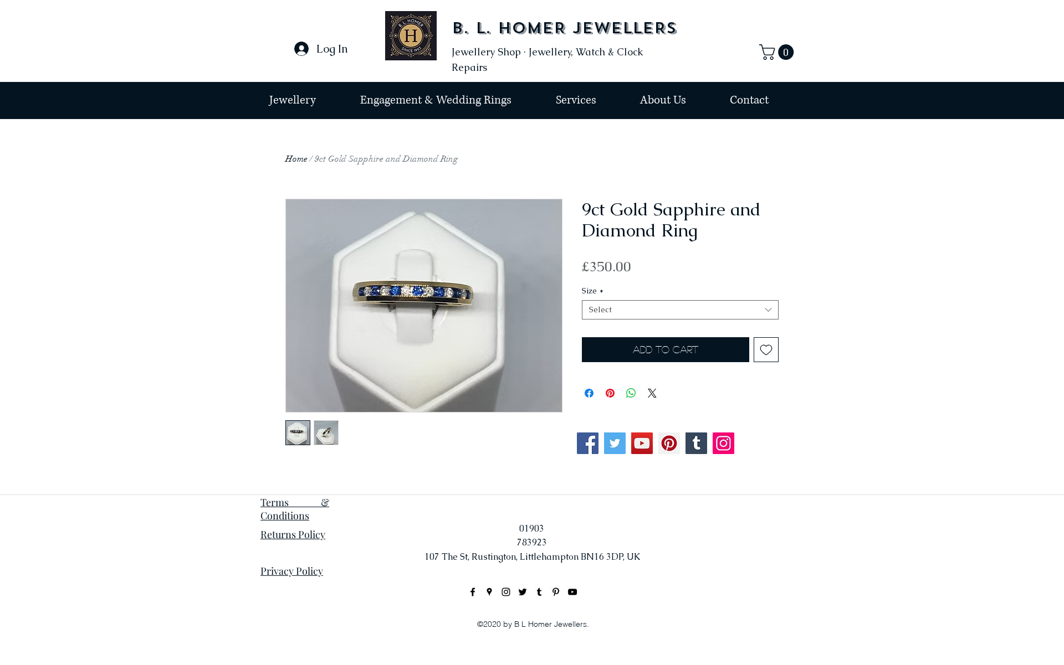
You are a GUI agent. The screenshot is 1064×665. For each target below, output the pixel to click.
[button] (778, 52)
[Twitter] (615, 443)
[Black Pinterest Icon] (555, 591)
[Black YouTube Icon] (572, 591)
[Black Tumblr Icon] (539, 591)
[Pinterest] (669, 443)
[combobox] (680, 309)
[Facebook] (587, 443)
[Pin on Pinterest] (610, 393)
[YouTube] (642, 443)
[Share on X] (652, 393)
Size (592, 291)
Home (296, 158)
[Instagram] (723, 443)
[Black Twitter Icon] (522, 591)
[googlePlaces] (489, 591)
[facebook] (472, 591)
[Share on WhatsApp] (631, 393)
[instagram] (505, 591)
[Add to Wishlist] (766, 349)
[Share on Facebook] (589, 393)
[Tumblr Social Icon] (696, 443)
